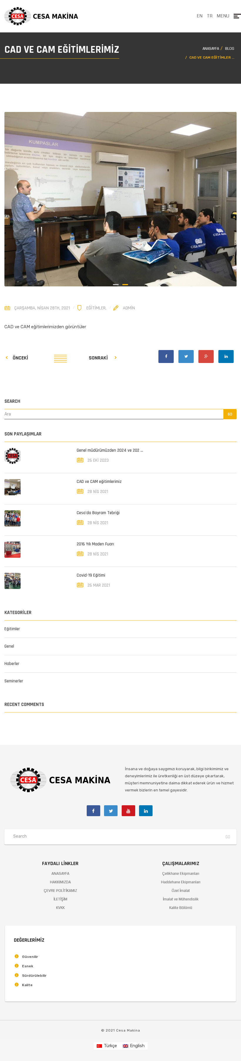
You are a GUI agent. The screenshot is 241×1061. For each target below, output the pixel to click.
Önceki (20, 357)
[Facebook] (166, 356)
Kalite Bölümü (180, 907)
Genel (9, 646)
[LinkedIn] (226, 356)
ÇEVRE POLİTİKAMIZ (60, 890)
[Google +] (206, 356)
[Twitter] (186, 356)
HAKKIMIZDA (60, 882)
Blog (229, 48)
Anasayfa (210, 48)
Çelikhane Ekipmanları (180, 873)
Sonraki (98, 357)
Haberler (11, 663)
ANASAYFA (60, 873)
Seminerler (13, 681)
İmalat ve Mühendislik (181, 899)
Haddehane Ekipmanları (180, 882)
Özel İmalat (181, 890)
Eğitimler (96, 308)
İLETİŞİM (60, 899)
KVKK (60, 907)
